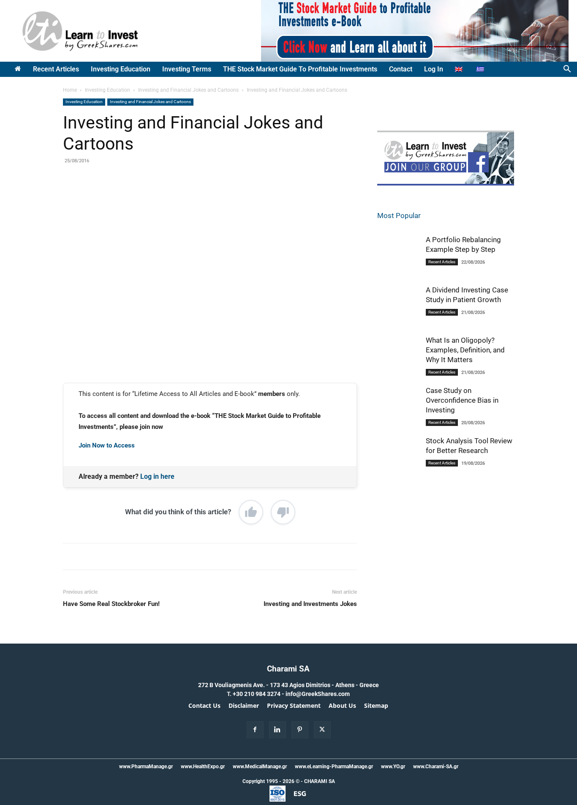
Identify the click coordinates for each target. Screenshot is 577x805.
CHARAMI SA (319, 781)
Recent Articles (56, 69)
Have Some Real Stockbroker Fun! (111, 604)
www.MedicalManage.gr (260, 767)
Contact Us (204, 705)
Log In (433, 69)
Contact (400, 69)
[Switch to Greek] (481, 69)
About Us (342, 705)
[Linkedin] (180, 196)
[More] (201, 196)
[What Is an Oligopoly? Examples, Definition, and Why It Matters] (398, 358)
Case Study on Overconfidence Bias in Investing (462, 400)
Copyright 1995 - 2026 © (270, 781)
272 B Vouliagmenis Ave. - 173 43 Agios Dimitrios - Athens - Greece (288, 685)
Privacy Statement (294, 705)
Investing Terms (186, 69)
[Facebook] (122, 196)
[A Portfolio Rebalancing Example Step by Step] (398, 256)
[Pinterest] (161, 196)
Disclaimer (244, 705)
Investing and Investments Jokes (310, 604)
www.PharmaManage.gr (146, 767)
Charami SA (288, 669)
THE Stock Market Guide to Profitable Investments (300, 69)
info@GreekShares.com (318, 693)
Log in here (157, 476)
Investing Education (120, 69)
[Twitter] (141, 196)
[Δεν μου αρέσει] (283, 512)
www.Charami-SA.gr (435, 767)
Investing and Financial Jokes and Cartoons (188, 90)
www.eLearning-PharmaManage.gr (334, 767)
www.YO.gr (393, 767)
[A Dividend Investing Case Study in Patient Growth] (398, 306)
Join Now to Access (107, 445)
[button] (567, 70)
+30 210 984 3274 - (259, 693)
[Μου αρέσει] (251, 512)
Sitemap (376, 705)
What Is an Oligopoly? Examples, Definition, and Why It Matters (465, 350)
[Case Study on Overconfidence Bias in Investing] (398, 408)
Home (70, 90)
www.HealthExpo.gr (203, 767)
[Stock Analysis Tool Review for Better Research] (398, 458)
